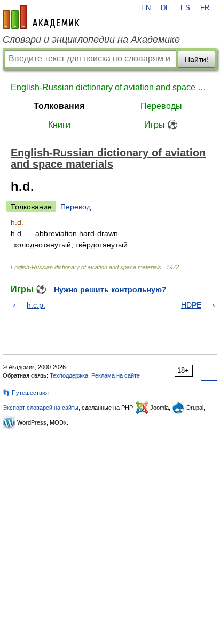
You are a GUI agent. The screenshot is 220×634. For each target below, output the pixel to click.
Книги (59, 124)
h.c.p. (36, 305)
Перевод (75, 206)
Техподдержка (69, 375)
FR (204, 8)
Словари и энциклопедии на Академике (91, 39)
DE (165, 8)
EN (146, 8)
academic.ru (41, 17)
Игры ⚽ (161, 124)
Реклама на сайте (115, 375)
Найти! (196, 59)
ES (185, 8)
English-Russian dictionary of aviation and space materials (110, 87)
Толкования (59, 106)
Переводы (161, 106)
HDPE (191, 305)
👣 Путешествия (26, 392)
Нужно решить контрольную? (110, 289)
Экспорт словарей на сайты (40, 407)
